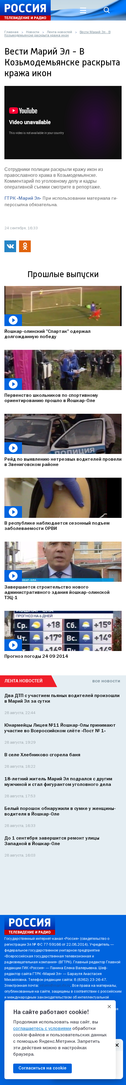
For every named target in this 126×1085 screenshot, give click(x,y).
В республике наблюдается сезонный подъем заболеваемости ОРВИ (57, 526)
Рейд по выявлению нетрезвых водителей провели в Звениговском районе (63, 462)
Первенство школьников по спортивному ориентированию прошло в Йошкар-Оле (51, 398)
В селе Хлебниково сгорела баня (42, 755)
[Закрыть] (109, 1006)
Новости (32, 32)
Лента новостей (59, 32)
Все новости (106, 681)
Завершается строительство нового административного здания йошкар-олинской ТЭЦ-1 (57, 592)
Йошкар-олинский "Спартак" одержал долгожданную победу (47, 334)
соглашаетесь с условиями (42, 1029)
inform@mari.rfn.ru (55, 985)
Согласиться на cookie (42, 1068)
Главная (11, 32)
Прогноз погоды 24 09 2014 (36, 657)
